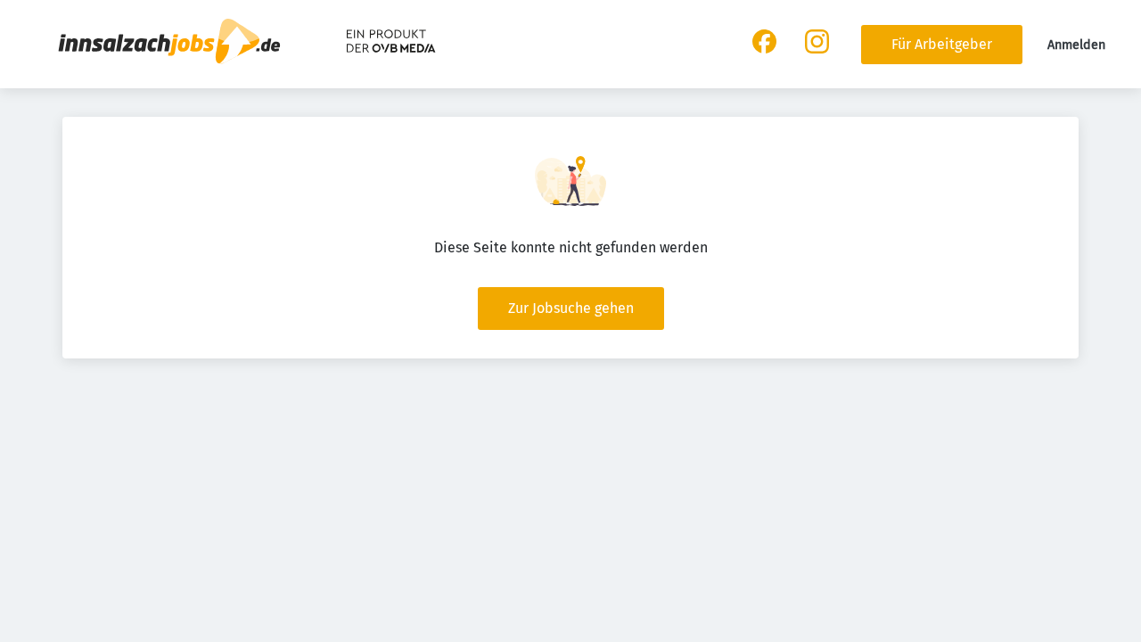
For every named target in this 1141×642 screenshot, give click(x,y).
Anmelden (1076, 45)
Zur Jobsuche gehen (571, 308)
